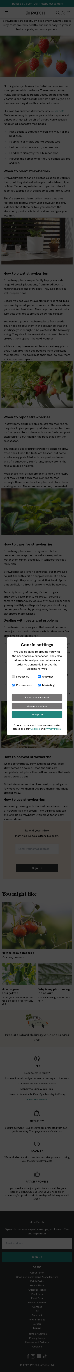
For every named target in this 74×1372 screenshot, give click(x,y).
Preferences (24, 685)
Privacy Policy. (53, 728)
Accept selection (37, 705)
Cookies (35, 728)
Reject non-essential (37, 697)
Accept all (37, 714)
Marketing (48, 685)
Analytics (48, 676)
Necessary (22, 676)
